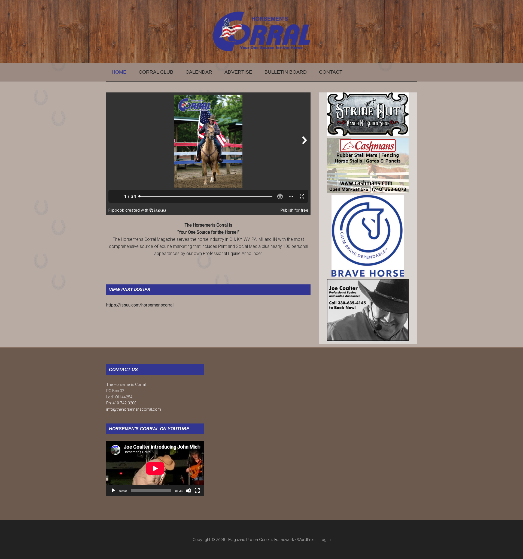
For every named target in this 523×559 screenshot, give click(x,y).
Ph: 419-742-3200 (121, 403)
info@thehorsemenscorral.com (133, 409)
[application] (155, 468)
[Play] (113, 490)
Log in (325, 539)
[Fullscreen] (197, 490)
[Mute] (188, 490)
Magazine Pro (240, 539)
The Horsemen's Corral (261, 31)
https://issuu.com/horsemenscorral (140, 305)
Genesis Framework (276, 539)
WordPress (307, 539)
